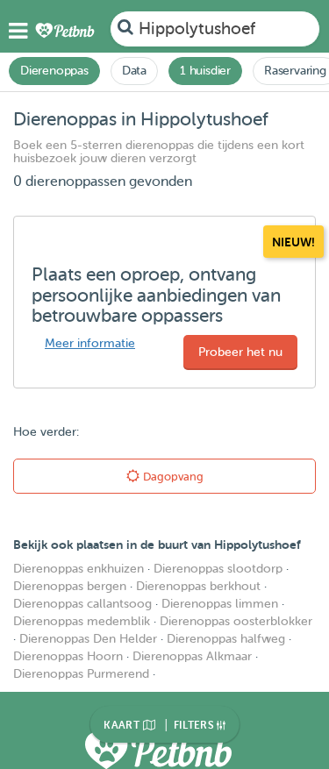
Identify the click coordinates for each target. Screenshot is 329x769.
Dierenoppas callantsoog (82, 603)
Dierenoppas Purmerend (81, 673)
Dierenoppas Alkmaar (192, 656)
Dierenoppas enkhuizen (78, 568)
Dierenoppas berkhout (198, 586)
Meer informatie (90, 343)
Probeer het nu (240, 352)
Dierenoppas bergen (69, 586)
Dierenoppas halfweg (226, 638)
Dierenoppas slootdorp (218, 568)
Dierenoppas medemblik (81, 621)
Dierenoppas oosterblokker (236, 621)
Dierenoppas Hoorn (68, 656)
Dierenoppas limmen (219, 603)
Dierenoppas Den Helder (88, 638)
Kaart (123, 725)
